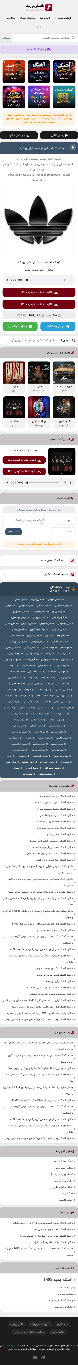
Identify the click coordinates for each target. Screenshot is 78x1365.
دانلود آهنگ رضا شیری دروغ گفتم (54, 860)
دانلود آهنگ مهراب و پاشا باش (56, 815)
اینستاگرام (62, 1324)
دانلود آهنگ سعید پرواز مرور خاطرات (53, 847)
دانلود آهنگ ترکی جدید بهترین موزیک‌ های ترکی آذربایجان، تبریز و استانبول (38, 940)
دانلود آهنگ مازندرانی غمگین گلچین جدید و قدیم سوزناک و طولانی (40, 959)
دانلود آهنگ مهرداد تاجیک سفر (56, 796)
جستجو (6, 38)
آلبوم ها (45, 18)
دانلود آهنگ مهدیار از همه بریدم (55, 930)
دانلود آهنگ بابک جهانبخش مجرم (54, 968)
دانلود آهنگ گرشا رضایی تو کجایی (54, 975)
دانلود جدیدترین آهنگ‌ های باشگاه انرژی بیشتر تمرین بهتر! (40, 892)
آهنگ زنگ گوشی (63, 1181)
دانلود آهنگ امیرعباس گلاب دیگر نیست (51, 841)
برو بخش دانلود (17, 135)
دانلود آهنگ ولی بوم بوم (59, 981)
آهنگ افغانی (66, 1200)
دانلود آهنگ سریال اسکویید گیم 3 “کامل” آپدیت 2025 (43, 1223)
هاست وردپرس (64, 1294)
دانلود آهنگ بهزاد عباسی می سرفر (54, 828)
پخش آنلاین (57, 135)
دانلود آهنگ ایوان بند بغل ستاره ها (54, 802)
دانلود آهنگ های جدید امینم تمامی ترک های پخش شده (42, 1007)
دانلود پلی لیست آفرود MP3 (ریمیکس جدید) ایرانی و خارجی (40, 1013)
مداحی (11, 18)
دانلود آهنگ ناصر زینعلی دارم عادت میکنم (50, 853)
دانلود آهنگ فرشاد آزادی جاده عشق (53, 1242)
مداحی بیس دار (64, 1168)
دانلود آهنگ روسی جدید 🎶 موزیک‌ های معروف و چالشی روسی (38, 1019)
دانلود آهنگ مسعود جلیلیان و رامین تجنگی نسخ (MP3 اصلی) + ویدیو (39, 1252)
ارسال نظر (13, 532)
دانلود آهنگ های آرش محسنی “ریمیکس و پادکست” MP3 (41, 949)
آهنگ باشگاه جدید (62, 1161)
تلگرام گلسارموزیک (40, 1324)
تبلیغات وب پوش (63, 1307)
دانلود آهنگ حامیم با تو (24, 451)
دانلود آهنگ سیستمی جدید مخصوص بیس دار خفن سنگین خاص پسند (40, 882)
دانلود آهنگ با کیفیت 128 (36, 304)
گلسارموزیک (39, 7)
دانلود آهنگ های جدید (54, 561)
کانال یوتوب (16, 1324)
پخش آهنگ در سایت (61, 1300)
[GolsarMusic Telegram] (43, 1357)
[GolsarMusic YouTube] (35, 1357)
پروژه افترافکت (65, 1287)
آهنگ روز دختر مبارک (61, 1174)
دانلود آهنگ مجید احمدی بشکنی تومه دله (50, 987)
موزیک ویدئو (27, 18)
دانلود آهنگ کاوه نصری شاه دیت (55, 821)
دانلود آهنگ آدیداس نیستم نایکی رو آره (44, 148)
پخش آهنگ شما (36, 49)
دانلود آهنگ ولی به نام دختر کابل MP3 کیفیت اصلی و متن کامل (38, 1000)
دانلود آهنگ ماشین (56, 574)
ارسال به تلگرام (55, 326)
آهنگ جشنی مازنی (62, 1187)
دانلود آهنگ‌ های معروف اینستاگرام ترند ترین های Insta (42, 924)
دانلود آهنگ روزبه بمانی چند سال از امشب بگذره (46, 1236)
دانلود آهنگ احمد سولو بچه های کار (53, 1229)
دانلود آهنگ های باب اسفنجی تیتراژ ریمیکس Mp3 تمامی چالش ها (38, 901)
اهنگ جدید (64, 18)
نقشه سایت (57, 1332)
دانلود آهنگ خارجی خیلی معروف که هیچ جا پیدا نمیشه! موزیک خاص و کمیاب (38, 870)
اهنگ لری (68, 1193)
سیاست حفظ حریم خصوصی (29, 1332)
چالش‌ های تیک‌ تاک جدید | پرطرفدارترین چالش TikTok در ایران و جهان (38, 914)
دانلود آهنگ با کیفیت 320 (36, 292)
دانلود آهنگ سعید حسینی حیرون (54, 809)
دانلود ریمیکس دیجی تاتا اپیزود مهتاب (51, 994)
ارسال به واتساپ (18, 326)
